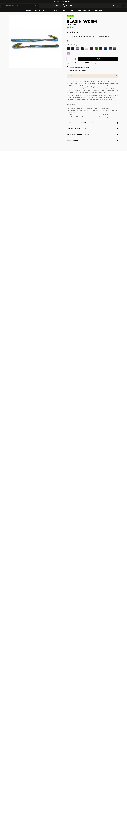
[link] (72, 32)
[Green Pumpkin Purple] (77, 48)
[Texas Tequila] (68, 53)
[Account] (118, 6)
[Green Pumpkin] (114, 48)
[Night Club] (82, 48)
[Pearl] (86, 48)
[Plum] (91, 48)
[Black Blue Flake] (68, 48)
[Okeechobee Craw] (105, 48)
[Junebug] (72, 48)
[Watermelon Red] (100, 48)
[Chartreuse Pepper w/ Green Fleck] (96, 48)
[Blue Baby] (110, 48)
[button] (5, 1)
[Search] (36, 6)
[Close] (116, 75)
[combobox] (20, 6)
